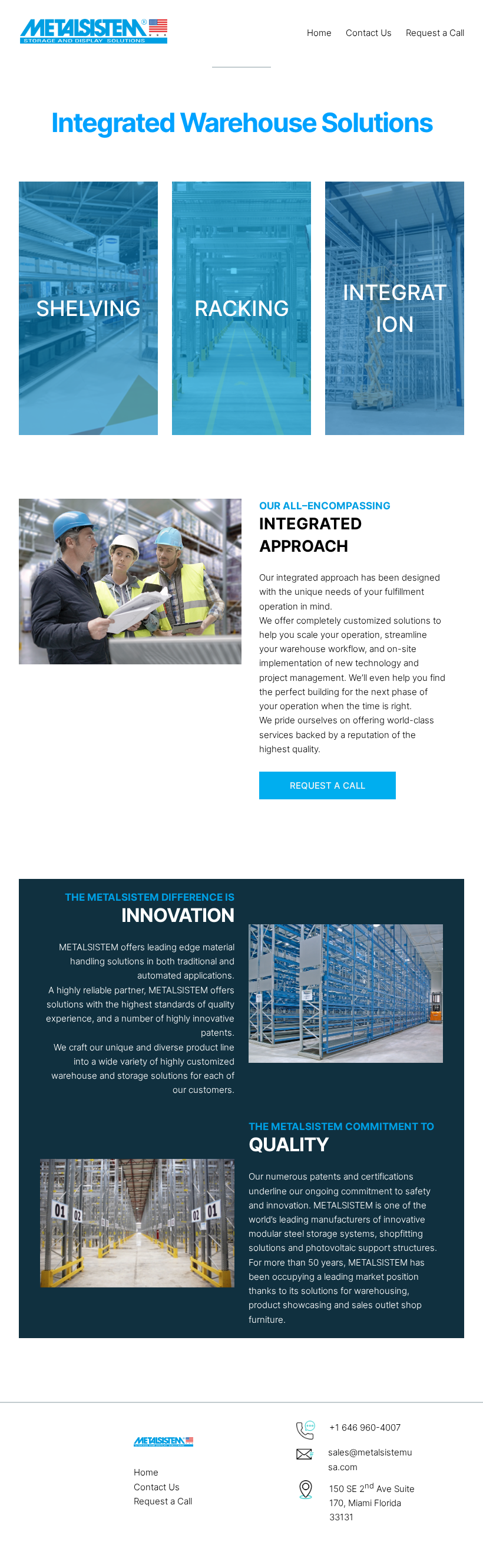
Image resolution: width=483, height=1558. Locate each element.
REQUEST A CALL (327, 785)
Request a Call (163, 1501)
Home (146, 1472)
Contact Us (157, 1487)
